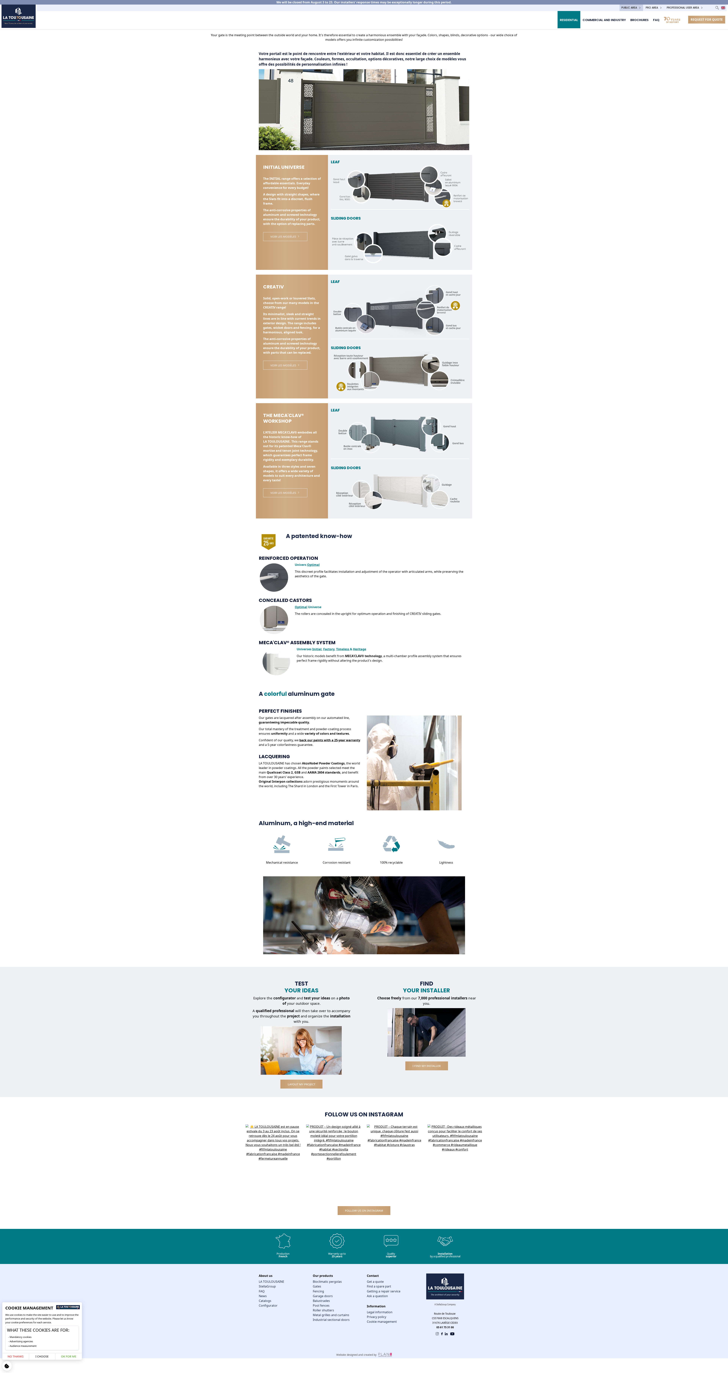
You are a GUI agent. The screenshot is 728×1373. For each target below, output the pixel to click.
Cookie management (382, 1322)
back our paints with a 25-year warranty (329, 740)
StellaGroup (267, 1286)
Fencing (318, 1291)
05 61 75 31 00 (445, 1327)
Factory (328, 649)
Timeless (343, 649)
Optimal (313, 565)
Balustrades (321, 1301)
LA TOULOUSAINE (271, 1282)
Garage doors (323, 1296)
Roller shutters (323, 1310)
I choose (42, 1356)
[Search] (717, 7)
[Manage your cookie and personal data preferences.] (7, 1366)
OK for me (68, 1356)
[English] (723, 8)
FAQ (262, 1291)
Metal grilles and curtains (331, 1315)
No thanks (16, 1356)
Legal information (379, 1312)
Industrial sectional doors (331, 1320)
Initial (317, 649)
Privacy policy (376, 1317)
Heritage (359, 649)
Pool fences (321, 1305)
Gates (317, 1286)
